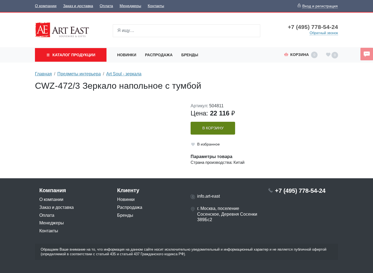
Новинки (126, 55)
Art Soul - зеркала (123, 74)
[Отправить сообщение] (366, 54)
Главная (43, 74)
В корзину (213, 128)
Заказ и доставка (78, 6)
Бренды (189, 55)
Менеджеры (130, 6)
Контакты (156, 6)
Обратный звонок (324, 33)
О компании (46, 6)
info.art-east (208, 196)
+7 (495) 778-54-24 (313, 27)
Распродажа (159, 55)
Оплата (106, 6)
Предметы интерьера (79, 74)
